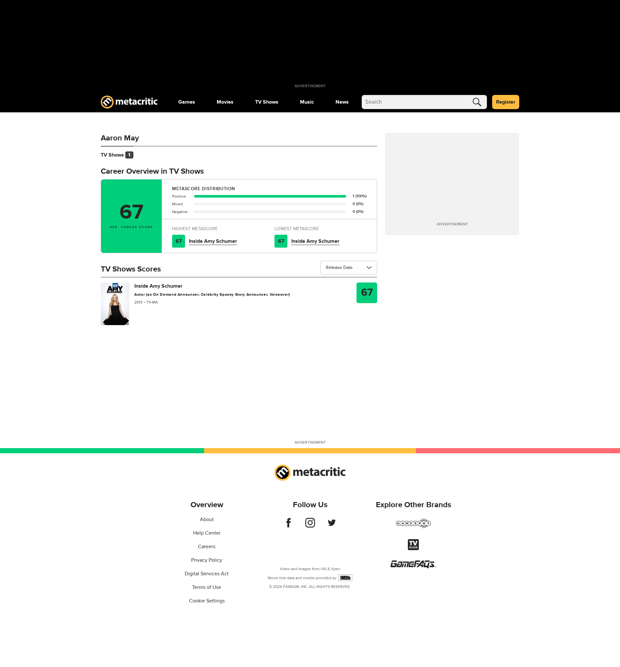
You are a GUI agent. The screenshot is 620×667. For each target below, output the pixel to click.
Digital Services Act (207, 573)
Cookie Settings (207, 601)
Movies (225, 102)
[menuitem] (186, 102)
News (342, 102)
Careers (206, 546)
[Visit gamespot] (413, 527)
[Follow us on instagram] (310, 526)
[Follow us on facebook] (288, 526)
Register (505, 102)
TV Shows (266, 102)
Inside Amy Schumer (213, 241)
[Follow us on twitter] (331, 526)
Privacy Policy (206, 560)
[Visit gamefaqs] (413, 566)
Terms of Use (206, 587)
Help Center (207, 533)
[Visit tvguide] (413, 548)
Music (307, 102)
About (207, 519)
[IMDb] (345, 577)
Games (186, 102)
